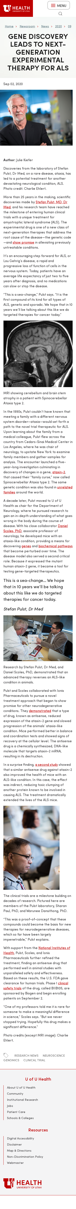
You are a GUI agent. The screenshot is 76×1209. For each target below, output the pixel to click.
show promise (23, 242)
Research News (26, 1055)
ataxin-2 (58, 472)
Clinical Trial (34, 1060)
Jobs (10, 1106)
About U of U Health (21, 1087)
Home (9, 26)
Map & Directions (19, 1150)
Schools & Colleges (20, 1118)
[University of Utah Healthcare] (38, 1183)
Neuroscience (54, 1055)
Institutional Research (22, 1100)
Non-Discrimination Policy (25, 1157)
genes (26, 546)
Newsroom (27, 26)
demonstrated (40, 710)
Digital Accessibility (20, 1138)
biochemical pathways (55, 546)
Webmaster (15, 1163)
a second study (46, 764)
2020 (58, 26)
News (45, 26)
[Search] (60, 14)
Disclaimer (14, 1144)
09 (69, 26)
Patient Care (16, 1112)
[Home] (16, 8)
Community (15, 1094)
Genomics (11, 1060)
